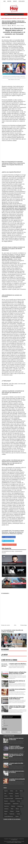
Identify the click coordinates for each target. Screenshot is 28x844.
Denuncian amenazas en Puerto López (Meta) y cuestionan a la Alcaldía (17, 672)
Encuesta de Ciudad (8, 798)
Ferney (18, 801)
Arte (16, 790)
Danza (11, 795)
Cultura (14, 25)
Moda (12, 808)
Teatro (5, 813)
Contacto (15, 1)
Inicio (5, 1)
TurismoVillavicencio (8, 816)
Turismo (18, 813)
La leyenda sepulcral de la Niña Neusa (17, 664)
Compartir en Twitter (9, 540)
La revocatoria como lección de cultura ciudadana (12, 630)
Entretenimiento (18, 798)
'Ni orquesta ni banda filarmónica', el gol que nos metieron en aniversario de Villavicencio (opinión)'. (13, 532)
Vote (4, 728)
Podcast (12, 811)
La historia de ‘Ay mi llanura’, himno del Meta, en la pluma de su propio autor (17, 707)
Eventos (6, 801)
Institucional (19, 806)
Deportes (17, 795)
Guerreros (6, 806)
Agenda (6, 790)
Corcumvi (11, 793)
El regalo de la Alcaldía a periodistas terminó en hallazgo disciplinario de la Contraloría (16, 747)
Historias (13, 806)
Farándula (12, 801)
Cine (5, 793)
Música (18, 25)
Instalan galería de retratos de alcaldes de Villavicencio (16, 698)
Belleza (21, 790)
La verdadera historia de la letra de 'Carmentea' (16, 771)
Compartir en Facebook (10, 537)
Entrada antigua (24, 625)
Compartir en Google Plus (10, 544)
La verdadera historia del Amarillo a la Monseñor (17, 689)
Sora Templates (11, 842)
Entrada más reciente (5, 625)
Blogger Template (18, 842)
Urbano (17, 816)
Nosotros (9, 1)
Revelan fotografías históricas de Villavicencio (17, 681)
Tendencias (11, 813)
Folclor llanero (7, 803)
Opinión (6, 811)
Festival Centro (22, 1)
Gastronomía (15, 803)
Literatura (6, 808)
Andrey (11, 790)
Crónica (17, 793)
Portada (22, 25)
